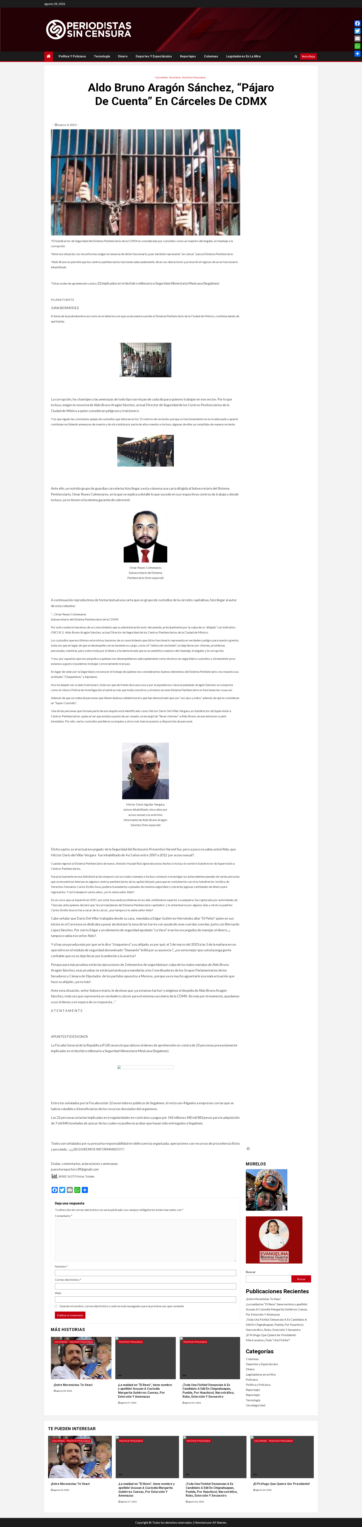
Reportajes (188, 56)
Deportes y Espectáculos (154, 56)
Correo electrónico (68, 1279)
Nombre (61, 1266)
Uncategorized (255, 1405)
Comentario (63, 1216)
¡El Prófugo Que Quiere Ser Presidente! (271, 1335)
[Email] (357, 38)
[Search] (296, 56)
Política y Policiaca (72, 56)
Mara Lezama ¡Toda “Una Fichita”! (268, 1340)
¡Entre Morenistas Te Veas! (73, 1385)
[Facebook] (357, 23)
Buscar (251, 1272)
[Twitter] (357, 31)
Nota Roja (308, 56)
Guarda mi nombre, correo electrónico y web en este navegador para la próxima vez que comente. (121, 1306)
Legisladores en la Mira (243, 56)
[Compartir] (357, 53)
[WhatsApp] (357, 46)
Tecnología (102, 56)
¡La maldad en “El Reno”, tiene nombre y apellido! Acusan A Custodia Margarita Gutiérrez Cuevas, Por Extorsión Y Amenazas (145, 1390)
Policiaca (175, 77)
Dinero (123, 56)
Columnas (211, 56)
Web (58, 1293)
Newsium (201, 1522)
